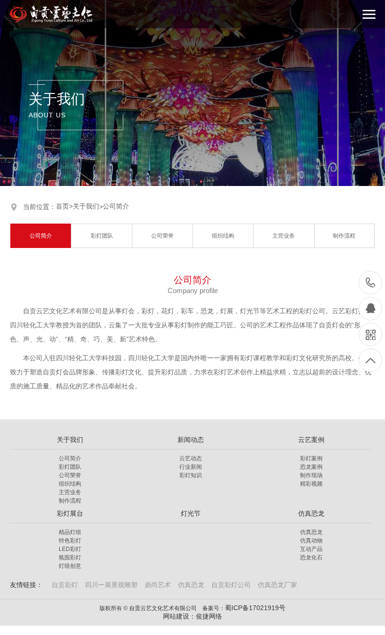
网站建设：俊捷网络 (192, 616)
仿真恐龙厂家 (277, 585)
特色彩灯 (70, 540)
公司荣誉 (162, 235)
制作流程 (344, 235)
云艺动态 (190, 458)
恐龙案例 (311, 467)
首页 (64, 206)
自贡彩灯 (65, 585)
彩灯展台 (70, 513)
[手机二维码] (370, 334)
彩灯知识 (190, 475)
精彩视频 (311, 483)
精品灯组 (70, 532)
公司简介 (116, 206)
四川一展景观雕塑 (111, 585)
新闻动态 (190, 439)
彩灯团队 (102, 235)
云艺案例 (311, 439)
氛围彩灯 (70, 557)
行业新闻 (190, 467)
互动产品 (311, 549)
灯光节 (190, 513)
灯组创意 (70, 566)
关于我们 (86, 206)
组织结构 (223, 235)
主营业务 (283, 235)
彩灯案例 (311, 458)
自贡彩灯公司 (231, 585)
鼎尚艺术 (158, 585)
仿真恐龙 (311, 513)
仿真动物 (311, 540)
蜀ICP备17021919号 (255, 608)
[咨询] (370, 308)
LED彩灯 (70, 549)
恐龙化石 (311, 557)
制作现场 (311, 475)
